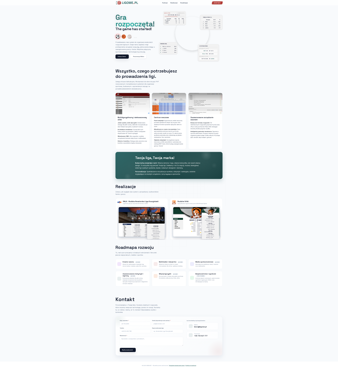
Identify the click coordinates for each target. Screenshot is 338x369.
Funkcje (165, 3)
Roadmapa (184, 3)
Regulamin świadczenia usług (176, 365)
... (135, 36)
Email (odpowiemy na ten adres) (161, 320)
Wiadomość (123, 335)
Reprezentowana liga (158, 328)
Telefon (122, 328)
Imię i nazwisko (124, 320)
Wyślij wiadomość (127, 350)
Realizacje (174, 3)
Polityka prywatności (190, 365)
